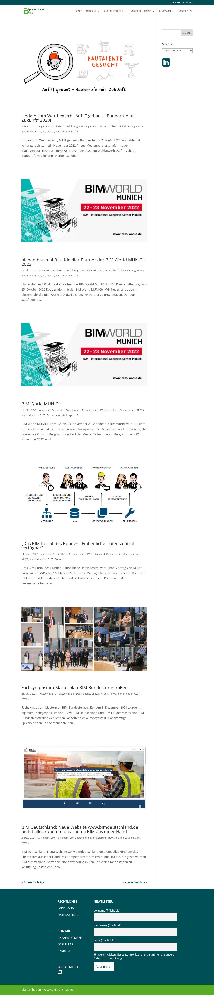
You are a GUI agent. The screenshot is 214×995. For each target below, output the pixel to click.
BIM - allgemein (88, 126)
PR (44, 131)
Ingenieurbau (131, 554)
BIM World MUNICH (41, 404)
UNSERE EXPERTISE (113, 11)
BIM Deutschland (107, 126)
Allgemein (44, 126)
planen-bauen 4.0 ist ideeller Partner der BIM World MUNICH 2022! (83, 262)
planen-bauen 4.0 (31, 131)
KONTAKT (188, 3)
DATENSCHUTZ (68, 915)
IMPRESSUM (66, 908)
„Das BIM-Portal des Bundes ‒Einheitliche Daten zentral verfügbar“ (77, 545)
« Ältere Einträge (32, 882)
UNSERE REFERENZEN (141, 11)
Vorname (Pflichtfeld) (107, 910)
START (79, 11)
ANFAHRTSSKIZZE (70, 938)
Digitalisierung (127, 126)
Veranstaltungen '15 (67, 131)
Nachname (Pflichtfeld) (108, 925)
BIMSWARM (165, 11)
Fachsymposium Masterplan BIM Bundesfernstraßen (74, 687)
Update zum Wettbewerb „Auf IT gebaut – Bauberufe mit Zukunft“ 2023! (78, 118)
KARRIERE (175, 3)
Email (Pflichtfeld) (104, 940)
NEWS (139, 126)
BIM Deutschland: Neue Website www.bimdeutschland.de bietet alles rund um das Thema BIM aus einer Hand (79, 829)
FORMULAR (65, 944)
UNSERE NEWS (186, 11)
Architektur (57, 126)
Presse (50, 131)
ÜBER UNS (91, 11)
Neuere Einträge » (134, 882)
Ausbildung (71, 126)
